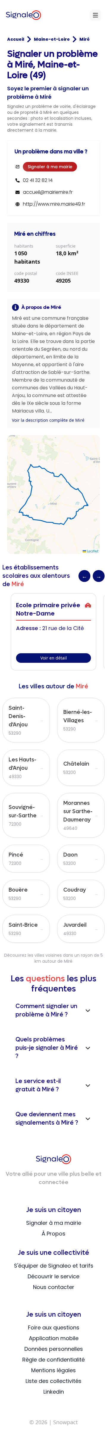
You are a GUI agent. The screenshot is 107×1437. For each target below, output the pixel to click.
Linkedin (53, 1391)
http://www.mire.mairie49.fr (54, 204)
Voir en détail (53, 658)
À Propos (53, 1233)
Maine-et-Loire (52, 39)
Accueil (15, 39)
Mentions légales (53, 1370)
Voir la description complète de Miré (48, 420)
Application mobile (53, 1338)
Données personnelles (53, 1349)
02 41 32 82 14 (38, 180)
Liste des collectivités (53, 1381)
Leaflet (92, 551)
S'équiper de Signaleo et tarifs (53, 1265)
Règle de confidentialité (53, 1359)
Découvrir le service (53, 1276)
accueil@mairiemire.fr (48, 192)
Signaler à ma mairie (50, 167)
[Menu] (95, 15)
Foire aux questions (53, 1327)
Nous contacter (53, 1287)
